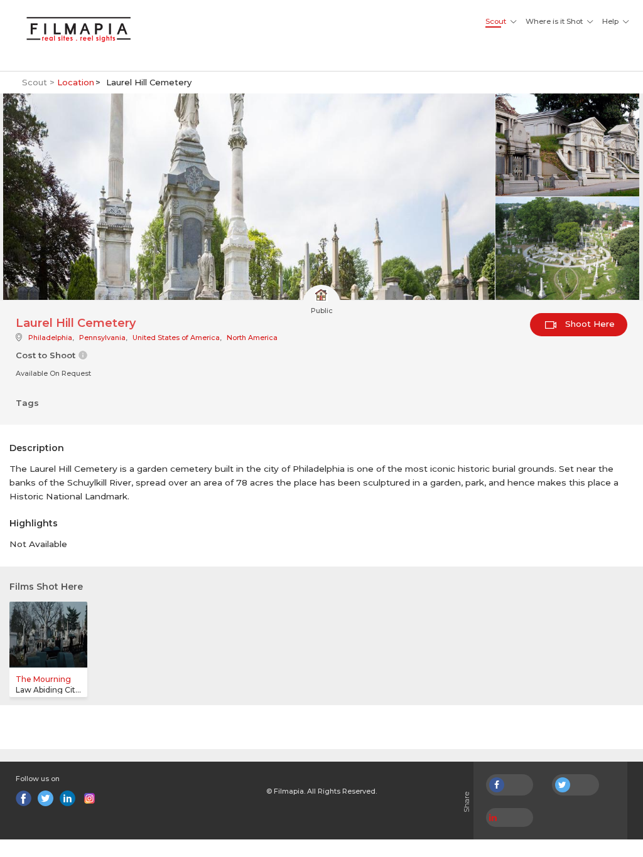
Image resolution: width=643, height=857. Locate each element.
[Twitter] (45, 798)
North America (252, 337)
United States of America (176, 337)
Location (75, 82)
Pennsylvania (102, 337)
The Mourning (43, 679)
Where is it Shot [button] (554, 21)
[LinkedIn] (67, 798)
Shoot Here (589, 324)
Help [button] (610, 21)
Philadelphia (50, 337)
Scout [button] (495, 21)
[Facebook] (23, 798)
